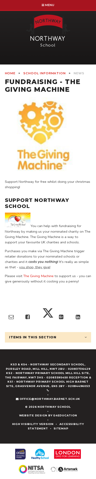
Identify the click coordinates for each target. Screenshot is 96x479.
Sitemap (61, 428)
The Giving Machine (38, 276)
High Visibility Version (33, 424)
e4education (65, 415)
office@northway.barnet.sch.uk (50, 399)
